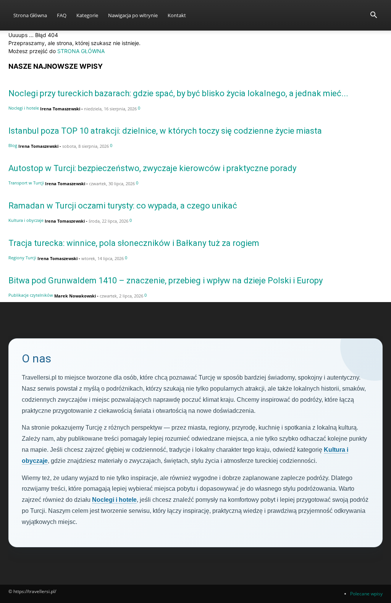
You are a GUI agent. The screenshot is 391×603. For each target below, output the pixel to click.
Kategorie (87, 15)
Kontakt (177, 15)
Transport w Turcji (26, 183)
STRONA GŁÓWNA (81, 51)
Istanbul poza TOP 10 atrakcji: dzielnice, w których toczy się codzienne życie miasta (165, 131)
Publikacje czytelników (30, 295)
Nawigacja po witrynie (133, 15)
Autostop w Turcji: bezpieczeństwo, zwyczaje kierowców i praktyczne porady (152, 168)
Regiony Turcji (22, 257)
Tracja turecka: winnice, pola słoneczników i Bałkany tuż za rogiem (133, 243)
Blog (12, 145)
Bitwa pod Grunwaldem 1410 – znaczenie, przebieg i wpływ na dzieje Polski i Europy (165, 280)
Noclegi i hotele (23, 108)
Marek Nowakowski (75, 296)
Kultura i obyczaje (26, 220)
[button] (373, 15)
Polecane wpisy (366, 593)
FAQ (61, 15)
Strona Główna (30, 15)
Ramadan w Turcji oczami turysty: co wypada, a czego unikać (122, 205)
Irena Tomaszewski (60, 109)
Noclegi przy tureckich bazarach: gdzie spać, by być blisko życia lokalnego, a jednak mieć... (178, 93)
